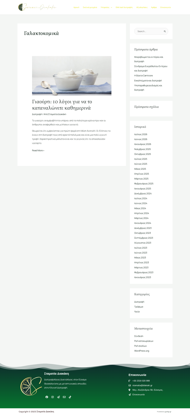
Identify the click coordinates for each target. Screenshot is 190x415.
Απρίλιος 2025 (141, 173)
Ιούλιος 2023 (140, 247)
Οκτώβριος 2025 (142, 154)
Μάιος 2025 (140, 168)
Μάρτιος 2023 (141, 267)
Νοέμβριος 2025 (142, 149)
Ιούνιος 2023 (140, 252)
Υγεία (137, 311)
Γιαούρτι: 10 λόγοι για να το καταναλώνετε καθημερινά (62, 105)
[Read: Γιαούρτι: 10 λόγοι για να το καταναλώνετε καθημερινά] (71, 75)
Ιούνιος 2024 (140, 203)
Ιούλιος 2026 (140, 134)
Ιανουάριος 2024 (142, 222)
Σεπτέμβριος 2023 (143, 237)
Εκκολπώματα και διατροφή (148, 80)
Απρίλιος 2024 (141, 213)
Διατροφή (37, 114)
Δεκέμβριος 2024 (143, 193)
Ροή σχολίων (140, 345)
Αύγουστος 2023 (142, 242)
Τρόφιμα (138, 306)
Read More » (38, 150)
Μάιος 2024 (140, 208)
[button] (110, 7)
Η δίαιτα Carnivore (143, 75)
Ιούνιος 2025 (140, 163)
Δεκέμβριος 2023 (142, 228)
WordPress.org (141, 350)
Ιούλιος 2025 (140, 158)
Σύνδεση (138, 336)
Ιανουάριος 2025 (142, 188)
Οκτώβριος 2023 (142, 232)
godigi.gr (168, 412)
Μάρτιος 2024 (141, 218)
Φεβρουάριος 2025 (143, 183)
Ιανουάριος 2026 (142, 144)
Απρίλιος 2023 (141, 262)
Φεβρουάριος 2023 (143, 272)
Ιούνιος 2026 (140, 139)
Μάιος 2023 (140, 257)
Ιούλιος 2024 (140, 198)
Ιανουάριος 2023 (142, 277)
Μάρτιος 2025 (141, 178)
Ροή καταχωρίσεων (143, 340)
